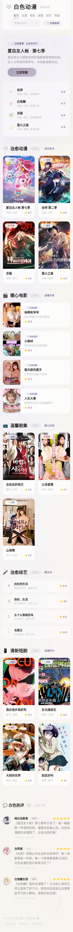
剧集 (40, 15)
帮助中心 (24, 923)
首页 (16, 15)
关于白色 (10, 923)
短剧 (57, 15)
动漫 (24, 15)
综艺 (49, 15)
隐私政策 (38, 923)
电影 (32, 15)
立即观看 (22, 72)
